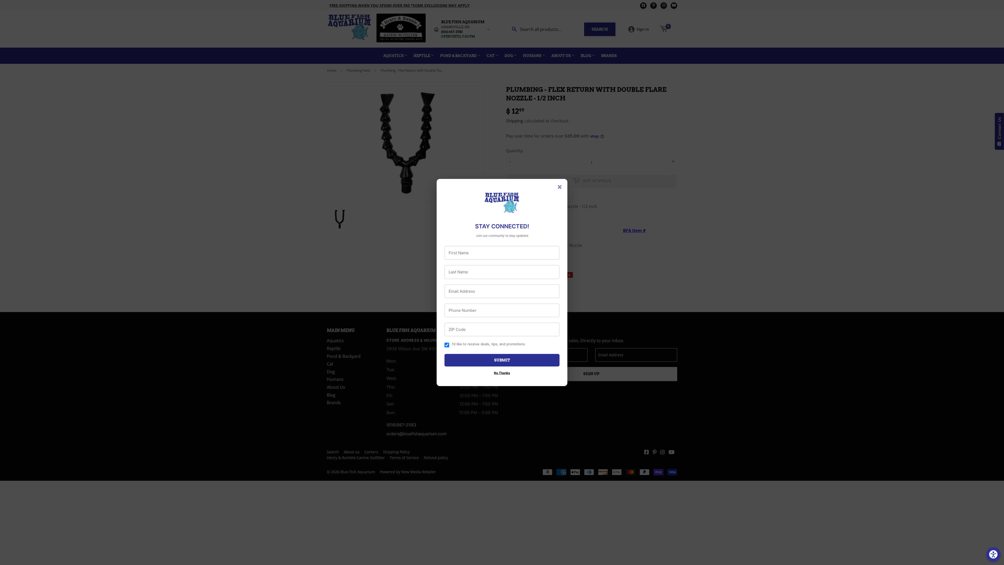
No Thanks (502, 373)
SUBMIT (502, 360)
